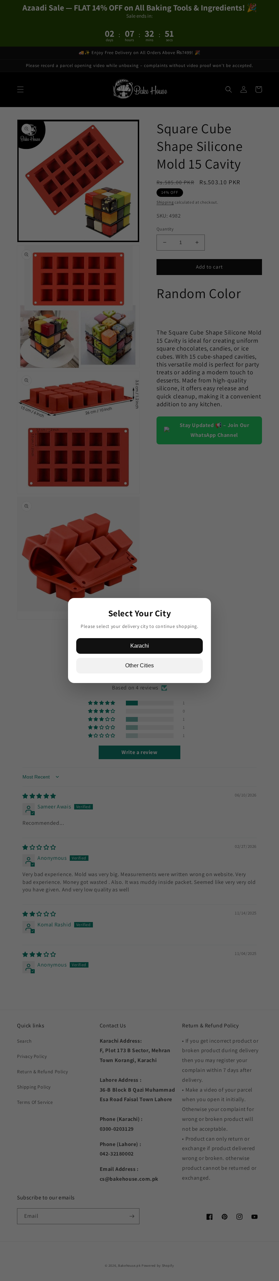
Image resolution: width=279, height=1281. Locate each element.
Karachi (139, 646)
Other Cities (139, 665)
